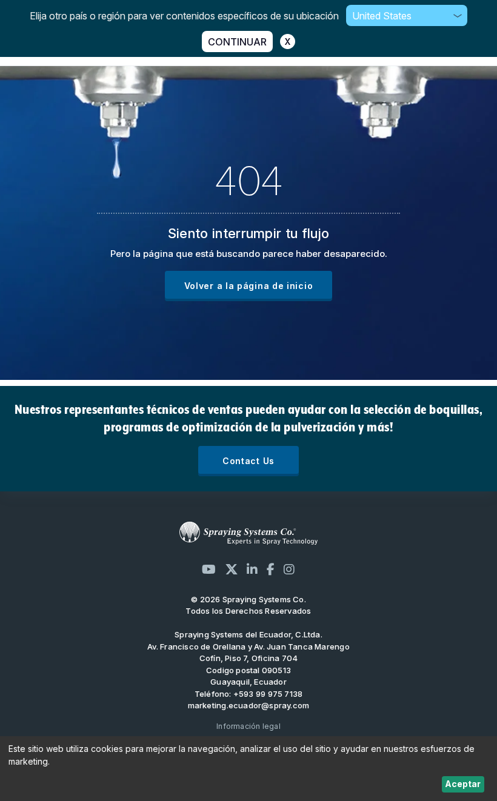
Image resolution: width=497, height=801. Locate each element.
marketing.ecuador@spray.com (249, 705)
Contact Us (248, 461)
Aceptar (463, 784)
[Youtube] (209, 569)
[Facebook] (271, 569)
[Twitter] (231, 569)
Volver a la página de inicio (248, 286)
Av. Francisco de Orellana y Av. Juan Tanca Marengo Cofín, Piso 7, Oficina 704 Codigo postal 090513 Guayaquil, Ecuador (248, 664)
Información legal (248, 726)
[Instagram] (289, 569)
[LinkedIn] (252, 569)
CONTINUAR (237, 42)
